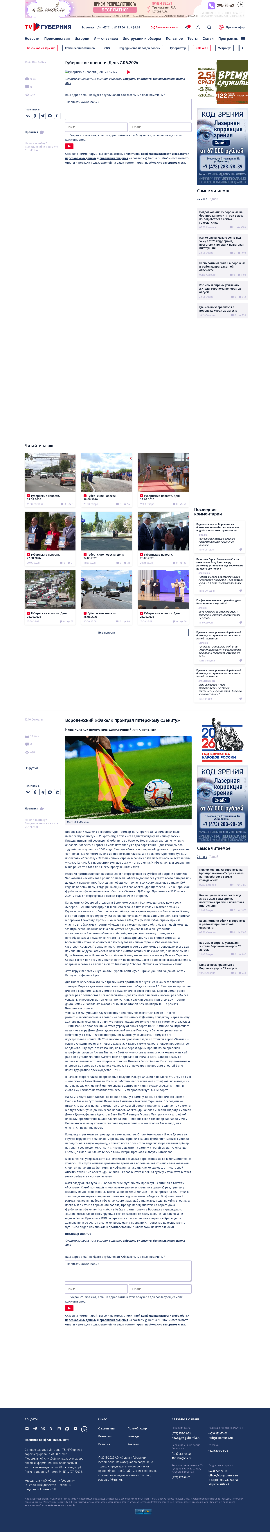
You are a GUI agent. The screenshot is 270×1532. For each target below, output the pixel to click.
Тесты (193, 38)
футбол (33, 768)
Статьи (208, 38)
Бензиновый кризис (41, 48)
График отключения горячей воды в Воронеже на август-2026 (218, 602)
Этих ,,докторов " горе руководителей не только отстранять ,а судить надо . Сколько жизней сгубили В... (220, 689)
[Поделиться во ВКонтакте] (28, 116)
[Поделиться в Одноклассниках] (35, 116)
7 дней (213, 199)
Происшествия (57, 38)
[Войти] (198, 27)
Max (68, 83)
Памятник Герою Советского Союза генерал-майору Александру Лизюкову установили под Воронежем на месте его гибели (219, 564)
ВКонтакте (144, 79)
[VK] (43, 1429)
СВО (107, 48)
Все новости (106, 632)
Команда (134, 1436)
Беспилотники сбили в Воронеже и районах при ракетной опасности (222, 266)
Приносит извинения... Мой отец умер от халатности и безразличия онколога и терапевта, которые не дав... (220, 651)
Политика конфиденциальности (47, 1440)
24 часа (202, 199)
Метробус (224, 48)
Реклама (133, 1444)
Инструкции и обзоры (142, 38)
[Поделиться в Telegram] (42, 116)
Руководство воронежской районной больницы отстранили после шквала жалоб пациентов (218, 635)
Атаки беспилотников (80, 48)
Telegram (129, 79)
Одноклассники (163, 79)
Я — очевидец (106, 38)
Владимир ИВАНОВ (78, 1234)
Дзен (179, 79)
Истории (82, 38)
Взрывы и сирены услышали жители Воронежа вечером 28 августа (220, 288)
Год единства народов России (140, 48)
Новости (32, 38)
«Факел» (202, 48)
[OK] (51, 1429)
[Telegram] (35, 1429)
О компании (106, 1428)
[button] (242, 48)
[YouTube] (75, 1429)
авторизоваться (174, 162)
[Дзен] (27, 1429)
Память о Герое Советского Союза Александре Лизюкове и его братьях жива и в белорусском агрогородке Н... (221, 581)
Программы (228, 38)
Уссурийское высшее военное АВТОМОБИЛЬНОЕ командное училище (217, 542)
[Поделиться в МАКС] (50, 116)
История (104, 1444)
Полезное (174, 38)
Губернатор (178, 48)
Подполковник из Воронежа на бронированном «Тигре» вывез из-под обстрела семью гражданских (221, 217)
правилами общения (114, 158)
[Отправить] (69, 146)
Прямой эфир (235, 27)
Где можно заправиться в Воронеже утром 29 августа (218, 308)
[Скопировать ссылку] (57, 116)
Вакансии (105, 1436)
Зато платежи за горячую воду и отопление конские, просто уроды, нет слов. (219, 615)
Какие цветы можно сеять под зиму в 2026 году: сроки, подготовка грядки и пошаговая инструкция (221, 243)
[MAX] (67, 1429)
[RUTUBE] (59, 1429)
